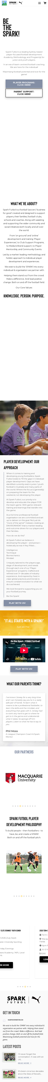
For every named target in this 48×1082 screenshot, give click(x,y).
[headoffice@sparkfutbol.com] (5, 1020)
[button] (39, 3)
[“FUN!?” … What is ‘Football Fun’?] (9, 1057)
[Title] (4, 3)
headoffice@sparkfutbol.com (15, 1020)
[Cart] (45, 3)
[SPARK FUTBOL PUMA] (15, 3)
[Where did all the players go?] (9, 1074)
